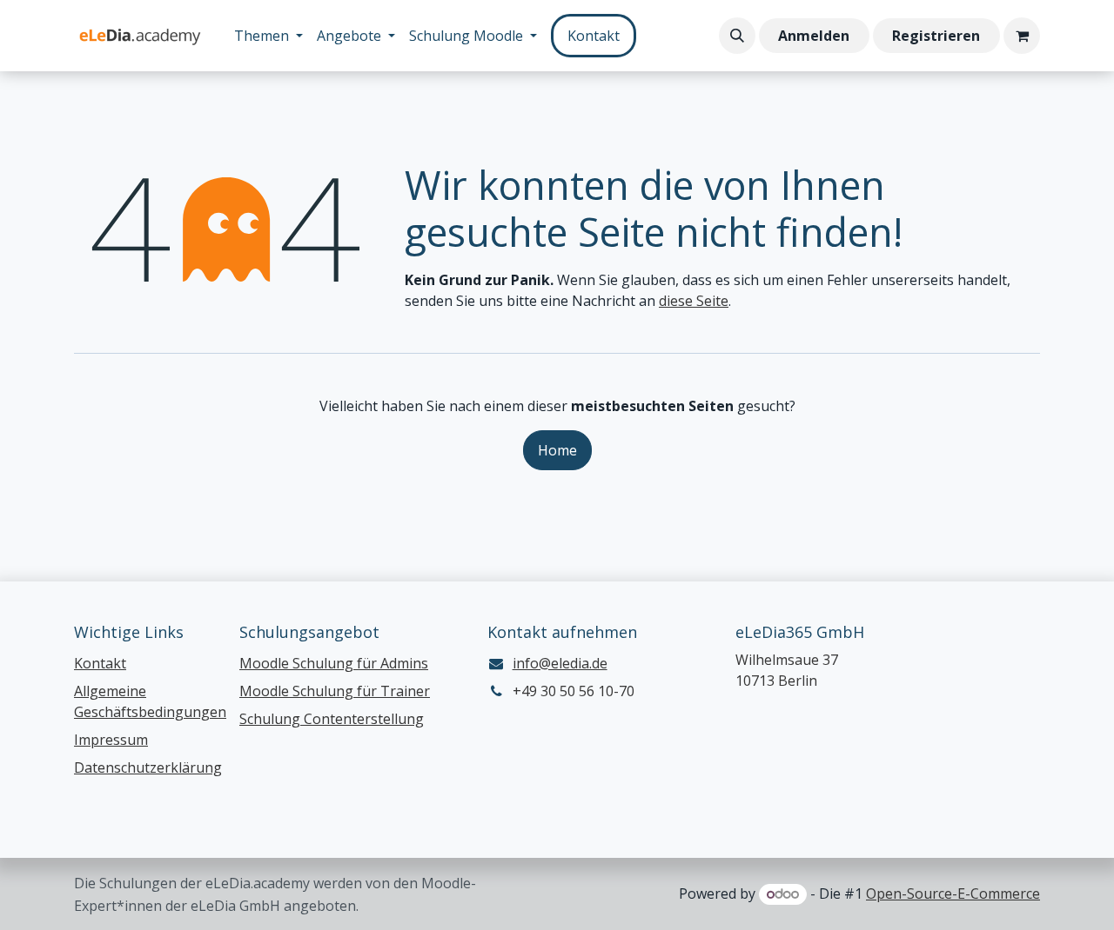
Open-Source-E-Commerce (953, 893)
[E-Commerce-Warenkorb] (1021, 35)
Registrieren (936, 35)
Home (557, 450)
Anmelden (813, 35)
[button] (737, 35)
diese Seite (693, 300)
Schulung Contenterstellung (331, 718)
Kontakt (593, 35)
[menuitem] (268, 35)
